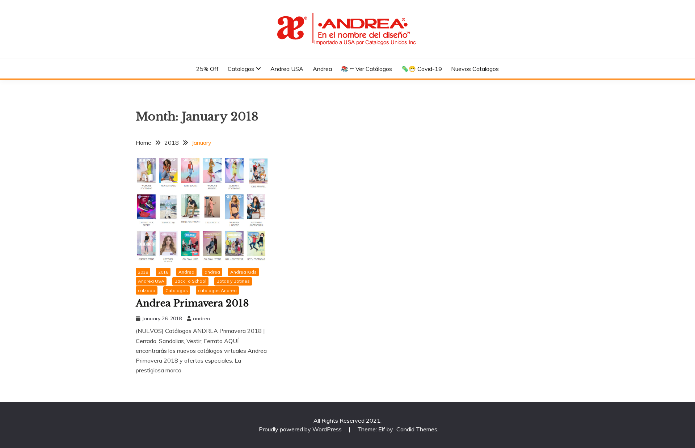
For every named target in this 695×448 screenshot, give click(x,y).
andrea (212, 272)
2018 (143, 272)
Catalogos (241, 68)
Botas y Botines (233, 281)
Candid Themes (416, 429)
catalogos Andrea (217, 290)
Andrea (322, 68)
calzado (146, 290)
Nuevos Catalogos (475, 68)
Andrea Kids (243, 272)
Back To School (190, 281)
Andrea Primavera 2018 (192, 303)
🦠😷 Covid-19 (421, 68)
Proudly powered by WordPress (301, 429)
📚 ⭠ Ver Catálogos (366, 68)
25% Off (207, 68)
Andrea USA (286, 68)
